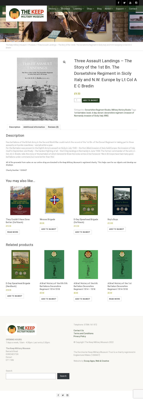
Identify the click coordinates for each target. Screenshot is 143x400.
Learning (77, 8)
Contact (133, 8)
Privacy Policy (80, 336)
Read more (12, 232)
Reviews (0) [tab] (53, 127)
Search (9, 371)
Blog (99, 8)
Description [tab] (14, 127)
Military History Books (121, 110)
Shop (89, 8)
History (52, 8)
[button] (64, 62)
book (89, 113)
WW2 (106, 116)
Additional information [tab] (34, 127)
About (108, 8)
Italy (101, 116)
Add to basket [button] (48, 229)
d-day (94, 113)
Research (65, 8)
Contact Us (79, 330)
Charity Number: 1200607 (16, 170)
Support (120, 8)
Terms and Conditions (83, 333)
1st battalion (80, 113)
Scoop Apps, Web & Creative (96, 361)
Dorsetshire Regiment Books (98, 110)
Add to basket (90, 100)
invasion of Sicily (91, 116)
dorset (100, 113)
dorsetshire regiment (113, 113)
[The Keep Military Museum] (26, 13)
